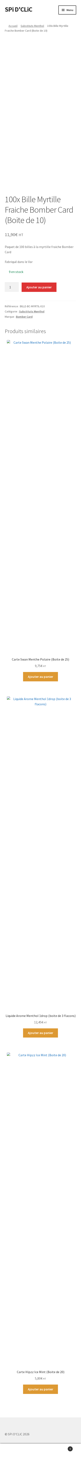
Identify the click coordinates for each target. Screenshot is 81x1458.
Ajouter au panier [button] (40, 676)
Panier (62, 1447)
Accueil (13, 26)
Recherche (40, 1451)
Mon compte (13, 1451)
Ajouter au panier (39, 287)
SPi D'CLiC (18, 9)
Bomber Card (24, 317)
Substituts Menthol (32, 26)
